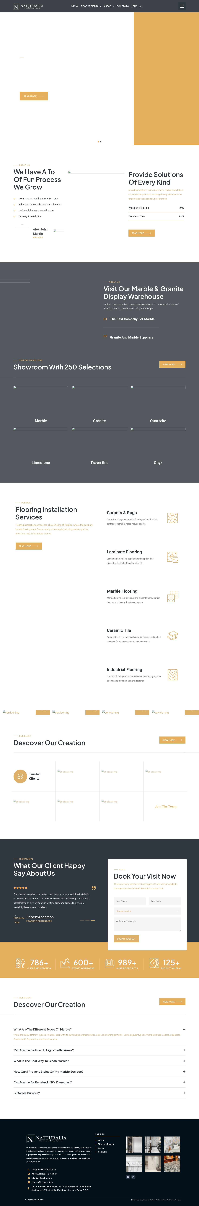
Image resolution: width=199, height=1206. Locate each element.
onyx (158, 462)
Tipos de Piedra (90, 6)
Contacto (123, 6)
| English (137, 6)
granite (99, 421)
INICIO (74, 6)
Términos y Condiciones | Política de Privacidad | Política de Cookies (156, 1200)
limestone (41, 462)
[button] (82, 920)
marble (41, 421)
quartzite (158, 421)
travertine (99, 462)
